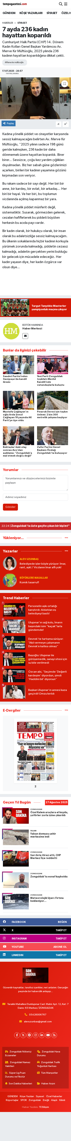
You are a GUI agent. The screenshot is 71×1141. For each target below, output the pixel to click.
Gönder (10, 507)
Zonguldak (35, 1100)
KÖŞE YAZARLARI (31, 13)
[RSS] (54, 1035)
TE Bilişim (44, 1107)
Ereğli (46, 1100)
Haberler (7, 23)
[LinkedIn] (42, 1035)
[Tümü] (66, 537)
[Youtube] (48, 1035)
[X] (23, 1035)
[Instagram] (35, 1035)
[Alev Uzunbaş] (10, 563)
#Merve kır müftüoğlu (14, 62)
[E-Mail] (25, 336)
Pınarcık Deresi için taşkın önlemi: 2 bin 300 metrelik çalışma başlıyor (52, 415)
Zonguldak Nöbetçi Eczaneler (18, 1053)
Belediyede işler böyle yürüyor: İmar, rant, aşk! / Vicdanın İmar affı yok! (43, 565)
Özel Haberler (54, 1096)
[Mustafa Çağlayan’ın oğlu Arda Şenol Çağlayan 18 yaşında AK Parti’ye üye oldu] (18, 400)
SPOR (24, 1100)
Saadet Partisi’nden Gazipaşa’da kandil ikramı (15, 379)
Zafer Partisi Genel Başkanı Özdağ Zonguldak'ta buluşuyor (52, 450)
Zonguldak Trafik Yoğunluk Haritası (48, 1064)
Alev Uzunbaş (29, 559)
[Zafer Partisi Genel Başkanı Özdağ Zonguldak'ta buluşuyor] (52, 435)
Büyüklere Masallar (34, 578)
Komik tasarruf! (29, 582)
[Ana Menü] (65, 4)
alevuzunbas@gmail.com (38, 1021)
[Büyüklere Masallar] (10, 580)
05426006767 (37, 1014)
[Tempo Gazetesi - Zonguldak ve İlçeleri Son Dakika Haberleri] (15, 4)
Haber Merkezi (32, 328)
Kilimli (62, 1100)
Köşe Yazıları (27, 1096)
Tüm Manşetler (49, 1073)
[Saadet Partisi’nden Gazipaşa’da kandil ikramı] (18, 364)
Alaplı (54, 1100)
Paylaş (10, 123)
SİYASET (52, 13)
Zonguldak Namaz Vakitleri (18, 1064)
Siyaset (22, 23)
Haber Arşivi (48, 1083)
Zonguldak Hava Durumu (48, 1053)
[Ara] (61, 4)
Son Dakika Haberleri (20, 1083)
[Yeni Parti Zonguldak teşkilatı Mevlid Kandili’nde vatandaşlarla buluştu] (52, 364)
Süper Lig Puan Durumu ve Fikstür (15, 1075)
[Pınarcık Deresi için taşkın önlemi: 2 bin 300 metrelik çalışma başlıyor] (52, 400)
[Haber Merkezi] (11, 331)
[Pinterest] (29, 1035)
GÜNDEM (9, 13)
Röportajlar (12, 1100)
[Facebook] (17, 1035)
